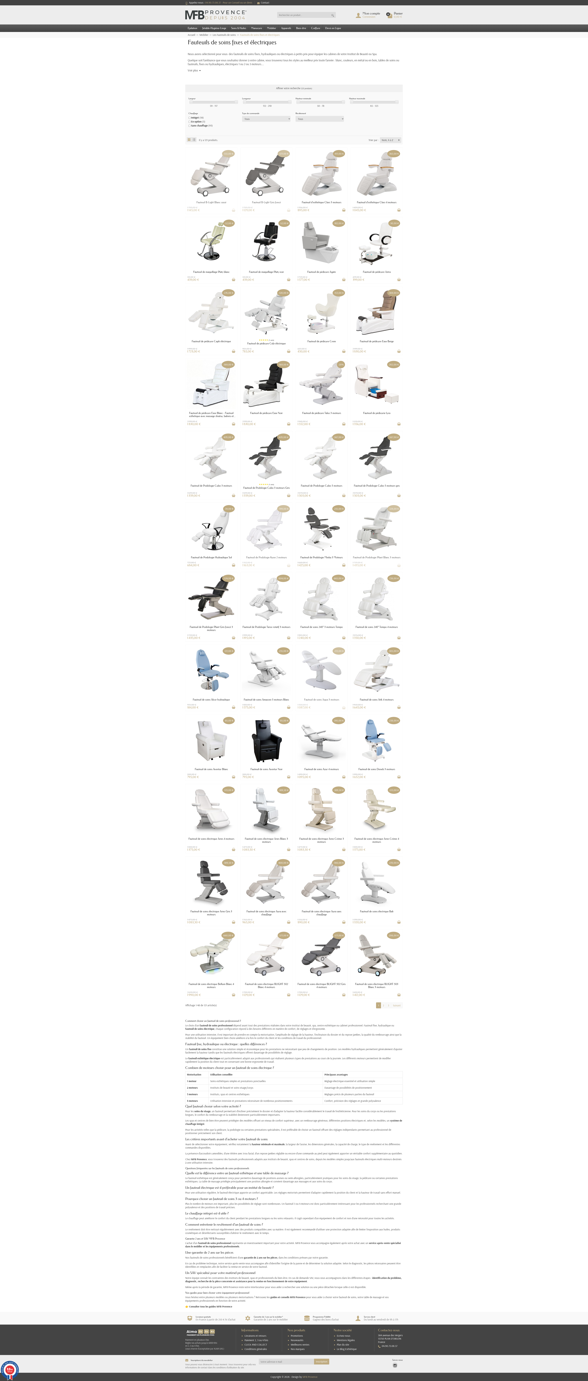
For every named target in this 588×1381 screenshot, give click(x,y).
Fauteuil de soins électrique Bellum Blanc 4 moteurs (211, 985)
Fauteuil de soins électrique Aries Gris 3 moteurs (211, 913)
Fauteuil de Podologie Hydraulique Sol (211, 557)
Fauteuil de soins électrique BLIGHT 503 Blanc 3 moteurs (376, 985)
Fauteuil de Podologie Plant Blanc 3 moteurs (376, 557)
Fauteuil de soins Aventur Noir (267, 769)
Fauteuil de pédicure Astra (377, 271)
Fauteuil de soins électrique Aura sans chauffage (321, 913)
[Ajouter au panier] (344, 210)
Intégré (197, 117)
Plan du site (343, 1344)
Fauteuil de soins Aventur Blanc (211, 769)
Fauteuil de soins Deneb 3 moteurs (376, 769)
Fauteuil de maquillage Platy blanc (211, 271)
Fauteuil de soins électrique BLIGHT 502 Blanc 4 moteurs (266, 985)
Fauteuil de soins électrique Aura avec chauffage (266, 913)
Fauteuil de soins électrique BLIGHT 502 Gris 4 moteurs (322, 985)
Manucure (256, 28)
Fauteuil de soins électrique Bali (376, 911)
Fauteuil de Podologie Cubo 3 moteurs (211, 485)
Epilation (192, 28)
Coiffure (315, 28)
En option (198, 121)
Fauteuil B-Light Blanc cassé (211, 202)
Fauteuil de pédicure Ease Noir (266, 413)
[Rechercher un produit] (333, 15)
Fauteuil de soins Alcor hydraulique (211, 699)
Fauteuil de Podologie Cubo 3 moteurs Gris (266, 487)
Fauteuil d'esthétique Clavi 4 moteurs (376, 202)
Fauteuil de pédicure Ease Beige (377, 341)
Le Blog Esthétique (347, 1349)
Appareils (286, 28)
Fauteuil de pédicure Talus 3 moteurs (321, 413)
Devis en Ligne (333, 28)
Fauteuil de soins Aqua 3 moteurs (321, 699)
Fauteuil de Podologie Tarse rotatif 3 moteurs (266, 626)
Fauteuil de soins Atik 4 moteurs (377, 699)
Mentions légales (346, 1340)
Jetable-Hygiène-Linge (214, 28)
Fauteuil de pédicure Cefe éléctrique (266, 343)
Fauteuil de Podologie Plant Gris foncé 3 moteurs (211, 628)
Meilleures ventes (300, 1344)
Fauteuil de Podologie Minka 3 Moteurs (321, 557)
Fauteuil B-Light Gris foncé (266, 202)
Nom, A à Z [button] (387, 140)
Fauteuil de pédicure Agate (321, 271)
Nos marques (298, 1349)
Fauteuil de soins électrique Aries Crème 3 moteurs (321, 840)
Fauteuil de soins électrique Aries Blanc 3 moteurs (266, 840)
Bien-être (301, 28)
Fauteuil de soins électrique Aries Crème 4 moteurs (376, 840)
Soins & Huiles (238, 28)
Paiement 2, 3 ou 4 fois (256, 1340)
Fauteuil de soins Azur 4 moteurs (321, 769)
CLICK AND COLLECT (256, 1344)
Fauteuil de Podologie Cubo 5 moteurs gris (377, 485)
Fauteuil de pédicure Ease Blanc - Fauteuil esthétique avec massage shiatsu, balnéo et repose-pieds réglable (211, 416)
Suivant (397, 1005)
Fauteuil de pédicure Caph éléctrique (211, 341)
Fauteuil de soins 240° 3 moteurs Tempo (321, 626)
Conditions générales (256, 1349)
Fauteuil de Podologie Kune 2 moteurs (266, 557)
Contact (265, 2)
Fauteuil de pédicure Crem (321, 341)
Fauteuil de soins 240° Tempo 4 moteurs (377, 626)
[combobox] (303, 15)
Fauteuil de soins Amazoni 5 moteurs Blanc (266, 699)
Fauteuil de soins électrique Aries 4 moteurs (211, 838)
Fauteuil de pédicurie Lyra (376, 413)
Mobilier (271, 28)
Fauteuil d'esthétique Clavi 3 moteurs (321, 202)
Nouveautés (297, 1340)
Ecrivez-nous (343, 1335)
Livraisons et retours (255, 1335)
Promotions (297, 1335)
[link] (395, 1365)
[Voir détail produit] (233, 210)
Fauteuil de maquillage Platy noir (266, 271)
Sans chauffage (202, 125)
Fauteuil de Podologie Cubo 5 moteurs (321, 485)
